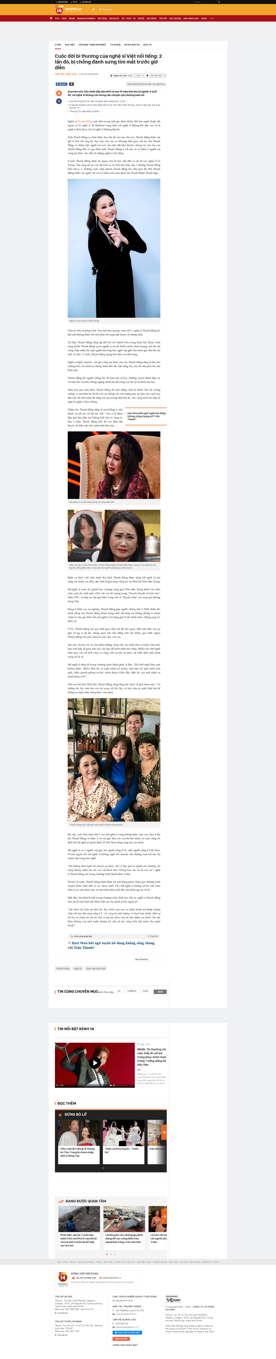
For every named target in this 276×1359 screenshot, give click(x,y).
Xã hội (141, 18)
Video (204, 18)
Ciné (64, 18)
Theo (114, 936)
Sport (98, 1262)
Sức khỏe (151, 18)
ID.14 (75, 2)
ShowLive (86, 2)
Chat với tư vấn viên (129, 1333)
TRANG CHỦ (51, 18)
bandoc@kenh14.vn (112, 1278)
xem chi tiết (121, 1339)
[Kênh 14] (63, 1279)
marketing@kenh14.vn (126, 1314)
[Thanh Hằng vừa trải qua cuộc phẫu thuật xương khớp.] (114, 760)
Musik (72, 18)
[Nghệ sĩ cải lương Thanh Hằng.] (114, 248)
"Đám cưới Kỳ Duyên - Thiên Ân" (122, 1150)
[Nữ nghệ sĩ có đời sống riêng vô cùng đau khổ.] (114, 465)
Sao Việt (70, 44)
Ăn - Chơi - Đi (128, 18)
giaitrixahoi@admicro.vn (127, 1327)
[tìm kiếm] (219, 2)
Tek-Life (184, 1262)
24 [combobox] (119, 991)
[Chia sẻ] (59, 101)
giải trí (78, 968)
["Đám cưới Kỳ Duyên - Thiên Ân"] (123, 1133)
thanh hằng (63, 968)
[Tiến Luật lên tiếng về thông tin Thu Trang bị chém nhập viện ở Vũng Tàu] (79, 1133)
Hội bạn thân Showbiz (92, 44)
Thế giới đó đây (160, 1262)
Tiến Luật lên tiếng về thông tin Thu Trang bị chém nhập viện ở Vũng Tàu (77, 1152)
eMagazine (63, 2)
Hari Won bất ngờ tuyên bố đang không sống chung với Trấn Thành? (146, 416)
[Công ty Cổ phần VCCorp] (173, 1299)
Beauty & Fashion (86, 18)
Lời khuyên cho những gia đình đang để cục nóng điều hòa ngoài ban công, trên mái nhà (124, 1238)
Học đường (175, 18)
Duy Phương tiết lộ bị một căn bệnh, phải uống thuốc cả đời (97, 101)
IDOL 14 (147, 44)
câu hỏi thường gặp (86, 1278)
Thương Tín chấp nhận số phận (84, 111)
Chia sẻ (62, 84)
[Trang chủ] (59, 93)
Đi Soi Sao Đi (106, 9)
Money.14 (114, 18)
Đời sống (102, 18)
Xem (160, 991)
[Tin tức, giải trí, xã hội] (71, 10)
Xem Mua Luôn (191, 18)
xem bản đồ (62, 1313)
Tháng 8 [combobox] (131, 991)
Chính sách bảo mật (125, 1345)
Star (57, 18)
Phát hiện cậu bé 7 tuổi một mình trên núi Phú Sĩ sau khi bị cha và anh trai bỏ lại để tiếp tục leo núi (78, 1240)
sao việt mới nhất (96, 968)
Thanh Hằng (84, 121)
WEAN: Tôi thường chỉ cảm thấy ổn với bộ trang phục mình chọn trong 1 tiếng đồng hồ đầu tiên (151, 1057)
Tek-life (163, 18)
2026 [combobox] (145, 991)
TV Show (115, 44)
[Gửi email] (71, 84)
